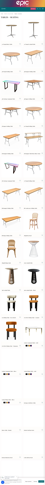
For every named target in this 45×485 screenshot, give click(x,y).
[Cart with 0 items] (43, 9)
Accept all (41, 481)
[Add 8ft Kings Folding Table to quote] (20, 235)
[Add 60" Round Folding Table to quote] (42, 126)
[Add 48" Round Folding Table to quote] (20, 71)
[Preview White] (25, 346)
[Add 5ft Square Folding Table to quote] (20, 126)
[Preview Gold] (29, 346)
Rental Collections (8, 13)
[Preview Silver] (28, 346)
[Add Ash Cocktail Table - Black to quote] (42, 290)
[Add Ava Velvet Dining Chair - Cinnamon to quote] (20, 346)
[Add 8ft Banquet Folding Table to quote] (20, 208)
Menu (4, 8)
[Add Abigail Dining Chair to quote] (20, 263)
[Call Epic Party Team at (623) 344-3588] (40, 9)
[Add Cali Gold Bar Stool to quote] (42, 457)
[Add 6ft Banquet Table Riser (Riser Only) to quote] (42, 153)
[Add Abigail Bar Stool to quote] (42, 235)
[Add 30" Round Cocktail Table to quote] (42, 44)
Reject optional (28, 481)
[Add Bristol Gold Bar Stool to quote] (42, 430)
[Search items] (37, 9)
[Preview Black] (26, 346)
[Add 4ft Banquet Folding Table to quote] (42, 71)
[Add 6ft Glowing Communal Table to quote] (20, 181)
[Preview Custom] (31, 346)
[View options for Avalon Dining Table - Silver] (20, 403)
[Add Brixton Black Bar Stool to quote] (20, 457)
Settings (35, 481)
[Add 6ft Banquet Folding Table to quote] (20, 153)
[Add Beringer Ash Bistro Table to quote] (42, 403)
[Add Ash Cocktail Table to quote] (20, 290)
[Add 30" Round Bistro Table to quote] (20, 44)
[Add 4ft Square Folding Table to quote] (42, 99)
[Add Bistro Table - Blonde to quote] (20, 430)
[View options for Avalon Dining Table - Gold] (42, 374)
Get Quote (33, 8)
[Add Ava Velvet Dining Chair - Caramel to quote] (42, 317)
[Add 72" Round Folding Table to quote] (42, 181)
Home (2, 13)
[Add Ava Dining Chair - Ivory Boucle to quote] (20, 317)
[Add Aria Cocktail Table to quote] (42, 263)
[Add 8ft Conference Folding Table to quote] (42, 208)
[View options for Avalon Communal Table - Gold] (42, 346)
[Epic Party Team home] (22, 3)
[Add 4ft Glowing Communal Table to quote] (20, 99)
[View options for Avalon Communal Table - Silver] (20, 374)
